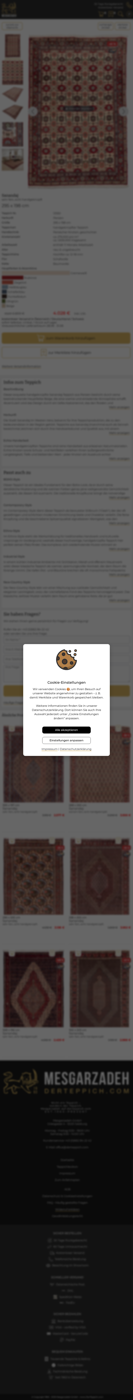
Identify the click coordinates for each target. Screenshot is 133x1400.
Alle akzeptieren (66, 730)
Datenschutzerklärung (75, 749)
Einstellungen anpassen (66, 740)
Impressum (50, 749)
